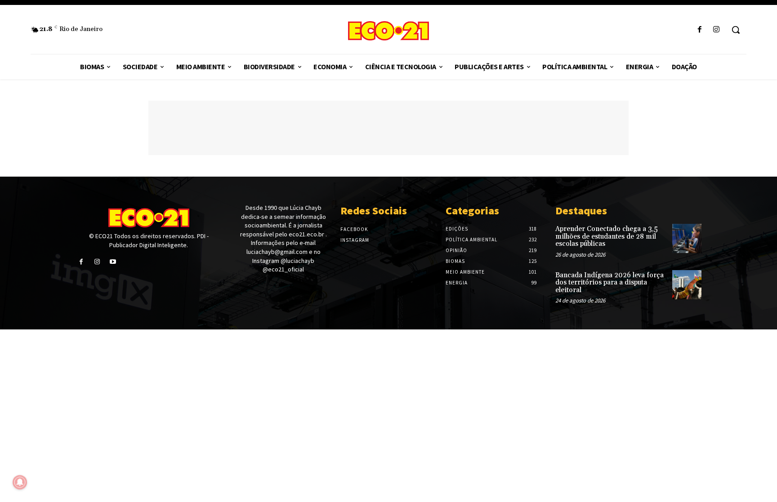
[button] (735, 29)
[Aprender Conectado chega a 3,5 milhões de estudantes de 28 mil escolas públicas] (686, 238)
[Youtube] (112, 261)
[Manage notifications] (20, 482)
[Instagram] (716, 30)
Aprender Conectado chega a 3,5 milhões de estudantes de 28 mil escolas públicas (606, 236)
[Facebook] (700, 30)
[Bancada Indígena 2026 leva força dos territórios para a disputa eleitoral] (686, 284)
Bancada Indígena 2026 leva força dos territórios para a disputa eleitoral (609, 282)
